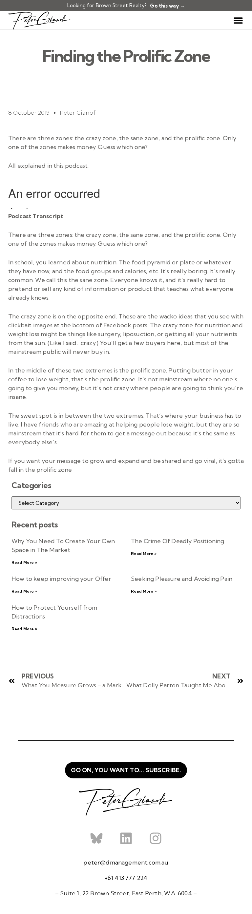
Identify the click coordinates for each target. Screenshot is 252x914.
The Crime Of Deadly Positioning (177, 541)
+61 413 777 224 (126, 878)
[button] (238, 20)
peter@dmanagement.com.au (125, 862)
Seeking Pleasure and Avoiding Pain (181, 578)
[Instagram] (155, 838)
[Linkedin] (126, 838)
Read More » (24, 562)
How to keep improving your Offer (61, 578)
